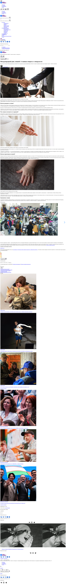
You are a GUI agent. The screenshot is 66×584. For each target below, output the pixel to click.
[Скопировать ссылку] (36, 522)
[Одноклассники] (32, 522)
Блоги (3, 7)
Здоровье (5, 32)
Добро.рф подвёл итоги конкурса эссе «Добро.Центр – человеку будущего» (11, 463)
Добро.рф (6, 426)
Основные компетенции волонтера (5, 272)
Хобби (5, 24)
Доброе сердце (6, 23)
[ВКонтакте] (29, 522)
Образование (4, 6)
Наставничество (6, 25)
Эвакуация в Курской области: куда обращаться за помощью (9, 236)
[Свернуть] (1, 268)
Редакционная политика (6, 47)
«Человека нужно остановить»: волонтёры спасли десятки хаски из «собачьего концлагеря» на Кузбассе (16, 311)
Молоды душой (6, 26)
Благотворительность (7, 29)
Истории (3, 4)
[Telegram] (34, 522)
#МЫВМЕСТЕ (4, 34)
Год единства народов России (6, 36)
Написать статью (3, 40)
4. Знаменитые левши (3, 271)
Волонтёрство (2, 426)
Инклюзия (5, 27)
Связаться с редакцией (3, 558)
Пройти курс (2, 248)
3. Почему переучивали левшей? (5, 270)
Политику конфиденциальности (26, 264)
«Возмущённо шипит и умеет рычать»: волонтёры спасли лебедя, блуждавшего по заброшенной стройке (16, 351)
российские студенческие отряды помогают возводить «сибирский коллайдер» (25, 249)
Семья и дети (6, 30)
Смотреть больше (3, 388)
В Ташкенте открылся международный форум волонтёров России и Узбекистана (12, 503)
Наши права (6, 31)
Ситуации (3, 5)
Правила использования (6, 48)
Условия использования (16, 264)
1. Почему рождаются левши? (4, 269)
